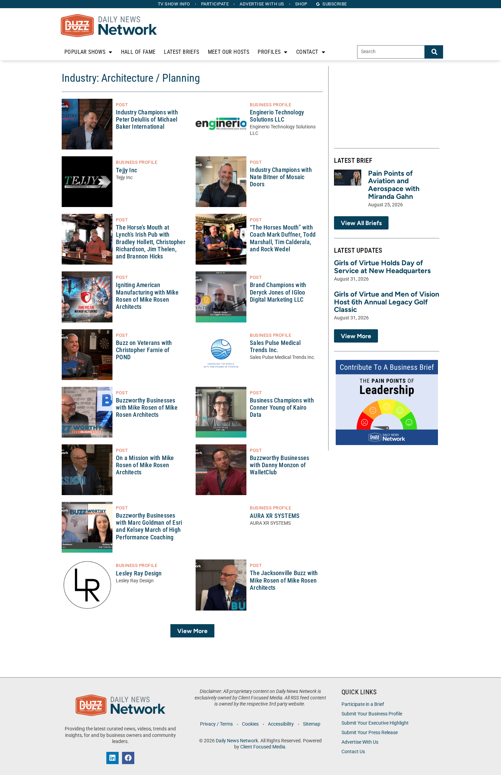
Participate (215, 3)
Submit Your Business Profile (371, 714)
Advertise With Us (359, 742)
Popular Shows (84, 52)
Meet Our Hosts (228, 52)
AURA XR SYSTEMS (275, 515)
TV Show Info (174, 3)
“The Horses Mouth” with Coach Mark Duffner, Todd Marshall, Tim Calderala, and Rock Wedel (283, 238)
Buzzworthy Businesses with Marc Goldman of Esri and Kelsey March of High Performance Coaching (149, 526)
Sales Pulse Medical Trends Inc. (275, 346)
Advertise (262, 3)
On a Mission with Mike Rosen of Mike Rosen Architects (145, 465)
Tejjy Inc (126, 170)
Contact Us (353, 752)
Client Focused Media (262, 747)
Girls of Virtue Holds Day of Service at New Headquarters (382, 266)
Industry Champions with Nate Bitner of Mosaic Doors (281, 177)
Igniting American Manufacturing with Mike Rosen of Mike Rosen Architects (147, 296)
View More (192, 630)
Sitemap (311, 724)
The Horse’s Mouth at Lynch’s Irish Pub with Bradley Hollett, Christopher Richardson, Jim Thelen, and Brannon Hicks (150, 242)
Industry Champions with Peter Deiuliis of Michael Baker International (147, 119)
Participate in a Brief (362, 704)
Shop (301, 3)
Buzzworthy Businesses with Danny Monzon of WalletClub (279, 465)
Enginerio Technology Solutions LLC (277, 116)
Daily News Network (237, 741)
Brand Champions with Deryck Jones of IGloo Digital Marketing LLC (278, 292)
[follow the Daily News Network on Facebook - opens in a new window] (128, 758)
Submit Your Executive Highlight (375, 723)
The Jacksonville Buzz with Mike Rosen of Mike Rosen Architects (284, 580)
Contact (307, 52)
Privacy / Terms (216, 724)
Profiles (269, 52)
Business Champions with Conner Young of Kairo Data (282, 407)
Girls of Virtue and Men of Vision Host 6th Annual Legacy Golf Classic (386, 302)
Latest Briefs (181, 52)
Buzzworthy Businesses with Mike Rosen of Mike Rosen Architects (147, 407)
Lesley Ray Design (139, 573)
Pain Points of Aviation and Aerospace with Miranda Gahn (394, 185)
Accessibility (281, 724)
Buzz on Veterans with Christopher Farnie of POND (144, 350)
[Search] (434, 52)
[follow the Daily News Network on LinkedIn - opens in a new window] (112, 758)
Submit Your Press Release (369, 733)
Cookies (250, 724)
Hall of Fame (138, 52)
